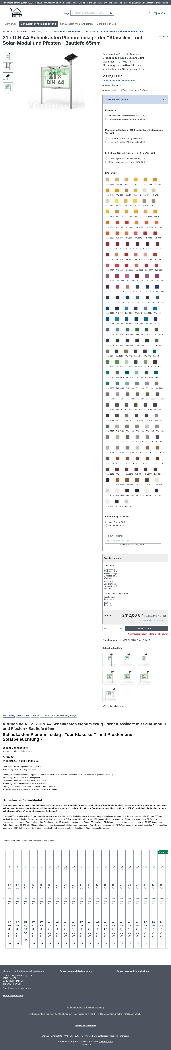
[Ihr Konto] (149, 13)
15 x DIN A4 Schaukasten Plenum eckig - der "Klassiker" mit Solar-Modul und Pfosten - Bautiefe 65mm (161, 886)
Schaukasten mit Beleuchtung (76, 971)
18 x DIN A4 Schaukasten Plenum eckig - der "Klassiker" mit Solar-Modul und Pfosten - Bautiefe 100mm (49, 886)
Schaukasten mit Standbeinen (133, 971)
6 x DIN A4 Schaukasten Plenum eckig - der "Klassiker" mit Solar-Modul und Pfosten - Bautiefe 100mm (17, 886)
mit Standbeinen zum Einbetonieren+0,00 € (127, 116)
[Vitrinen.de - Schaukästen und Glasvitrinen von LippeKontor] (16, 13)
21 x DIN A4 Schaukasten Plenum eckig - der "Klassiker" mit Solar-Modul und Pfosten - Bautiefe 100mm (57, 886)
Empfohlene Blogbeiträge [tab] (65, 715)
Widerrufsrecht (76, 1036)
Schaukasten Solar (13, 995)
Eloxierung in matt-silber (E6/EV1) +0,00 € (126, 158)
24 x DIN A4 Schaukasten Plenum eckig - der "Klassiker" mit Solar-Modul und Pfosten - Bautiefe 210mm (129, 886)
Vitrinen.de (7, 31)
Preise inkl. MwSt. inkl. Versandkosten (118, 80)
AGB (66, 1036)
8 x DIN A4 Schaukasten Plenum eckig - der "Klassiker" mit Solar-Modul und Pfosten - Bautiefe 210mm (89, 886)
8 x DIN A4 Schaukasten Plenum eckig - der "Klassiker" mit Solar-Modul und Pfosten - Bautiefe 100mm (25, 886)
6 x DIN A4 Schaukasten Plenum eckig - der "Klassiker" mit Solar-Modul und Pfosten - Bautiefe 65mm (9, 886)
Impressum (124, 1036)
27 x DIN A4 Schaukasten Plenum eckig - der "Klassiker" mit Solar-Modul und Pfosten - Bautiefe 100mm (73, 886)
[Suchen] (111, 13)
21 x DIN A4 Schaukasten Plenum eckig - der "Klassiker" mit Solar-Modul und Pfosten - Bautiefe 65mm (95, 31)
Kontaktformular (25, 988)
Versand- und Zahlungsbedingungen (101, 1036)
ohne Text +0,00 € (116, 522)
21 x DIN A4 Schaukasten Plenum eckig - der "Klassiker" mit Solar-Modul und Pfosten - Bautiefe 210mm (121, 886)
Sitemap (45, 1036)
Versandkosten (106, 1041)
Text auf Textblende (114, 536)
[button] (7, 93)
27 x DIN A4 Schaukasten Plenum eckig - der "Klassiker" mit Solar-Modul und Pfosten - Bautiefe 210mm (137, 886)
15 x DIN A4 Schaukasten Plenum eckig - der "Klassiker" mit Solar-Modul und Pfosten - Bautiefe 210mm (105, 886)
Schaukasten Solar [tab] (12, 841)
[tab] (9, 715)
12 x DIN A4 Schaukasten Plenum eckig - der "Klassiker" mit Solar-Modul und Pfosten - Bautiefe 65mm (153, 886)
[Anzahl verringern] (105, 628)
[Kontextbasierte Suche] (66, 13)
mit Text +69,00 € (116, 525)
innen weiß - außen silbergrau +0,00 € (125, 138)
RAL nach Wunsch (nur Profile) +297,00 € (126, 162)
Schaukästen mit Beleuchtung (85, 1007)
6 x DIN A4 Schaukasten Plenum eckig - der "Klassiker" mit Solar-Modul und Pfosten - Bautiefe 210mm (81, 886)
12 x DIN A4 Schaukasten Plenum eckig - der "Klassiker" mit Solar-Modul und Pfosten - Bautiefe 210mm (97, 886)
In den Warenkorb (146, 628)
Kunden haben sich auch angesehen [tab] (38, 841)
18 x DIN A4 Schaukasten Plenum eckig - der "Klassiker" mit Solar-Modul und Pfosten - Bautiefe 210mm (113, 886)
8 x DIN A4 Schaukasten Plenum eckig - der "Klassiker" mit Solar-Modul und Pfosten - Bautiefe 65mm (145, 886)
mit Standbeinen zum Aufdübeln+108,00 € (126, 119)
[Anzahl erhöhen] (121, 628)
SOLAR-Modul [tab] (46, 715)
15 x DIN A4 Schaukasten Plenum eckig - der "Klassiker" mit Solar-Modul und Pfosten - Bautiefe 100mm (41, 886)
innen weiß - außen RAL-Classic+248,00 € (126, 142)
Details (10, 943)
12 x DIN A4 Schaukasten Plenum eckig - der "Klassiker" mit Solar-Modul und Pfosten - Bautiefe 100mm (33, 886)
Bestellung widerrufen (85, 1026)
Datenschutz (56, 1036)
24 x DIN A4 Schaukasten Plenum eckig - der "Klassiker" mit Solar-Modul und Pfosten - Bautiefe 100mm (65, 886)
